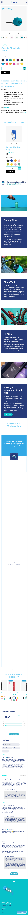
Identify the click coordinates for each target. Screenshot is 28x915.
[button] (14, 721)
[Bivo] (14, 2)
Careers (3, 913)
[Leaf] (21, 60)
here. (24, 112)
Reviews (6, 107)
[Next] (18, 33)
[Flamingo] (14, 63)
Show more (14, 873)
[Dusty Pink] (19, 160)
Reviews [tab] (6, 740)
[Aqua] (19, 164)
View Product (9, 152)
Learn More (8, 414)
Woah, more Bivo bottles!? (14, 675)
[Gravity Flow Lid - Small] (14, 18)
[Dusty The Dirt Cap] (19, 134)
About (2, 909)
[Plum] (17, 60)
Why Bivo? (3, 911)
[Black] (3, 60)
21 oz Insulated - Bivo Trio (14, 693)
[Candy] (6, 63)
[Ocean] (3, 63)
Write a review (14, 734)
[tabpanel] (14, 809)
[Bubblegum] (17, 63)
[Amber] (10, 63)
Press (2, 912)
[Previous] (10, 33)
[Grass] (7, 164)
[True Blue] (6, 60)
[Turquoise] (10, 60)
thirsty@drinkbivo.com (6, 905)
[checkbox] (5, 751)
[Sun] (14, 60)
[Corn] (21, 63)
